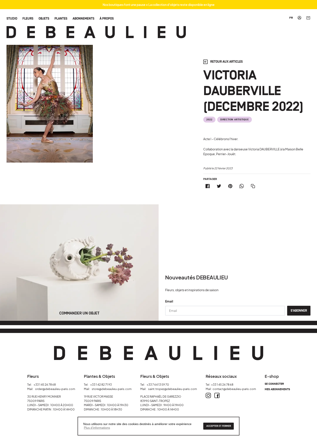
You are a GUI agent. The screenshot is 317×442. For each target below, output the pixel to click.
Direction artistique (234, 119)
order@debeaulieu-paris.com (55, 389)
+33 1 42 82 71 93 (101, 384)
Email (169, 301)
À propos (107, 18)
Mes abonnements (277, 389)
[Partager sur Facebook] (207, 186)
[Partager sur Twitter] (219, 186)
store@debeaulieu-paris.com (112, 389)
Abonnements (83, 18)
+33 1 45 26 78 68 (45, 384)
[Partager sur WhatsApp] (241, 186)
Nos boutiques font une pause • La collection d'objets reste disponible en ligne (159, 5)
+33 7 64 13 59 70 (158, 384)
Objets (44, 18)
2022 (209, 119)
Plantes (60, 18)
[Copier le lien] (253, 186)
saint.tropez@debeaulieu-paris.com (172, 389)
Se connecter (274, 384)
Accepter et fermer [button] (218, 426)
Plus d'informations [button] (97, 427)
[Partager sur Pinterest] (230, 186)
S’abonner (299, 311)
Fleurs (27, 18)
